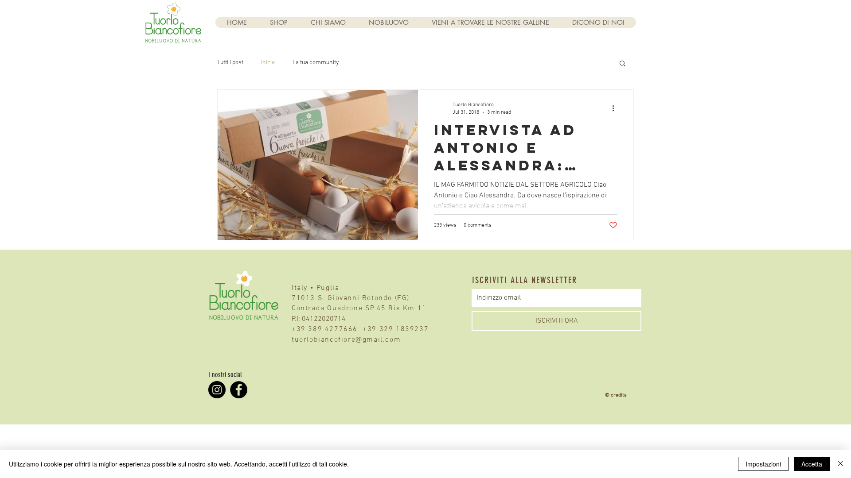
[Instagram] (217, 389)
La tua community (316, 62)
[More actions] (616, 108)
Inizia (268, 62)
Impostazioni (763, 463)
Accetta (811, 463)
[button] (622, 64)
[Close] (840, 464)
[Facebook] (238, 389)
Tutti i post (230, 62)
